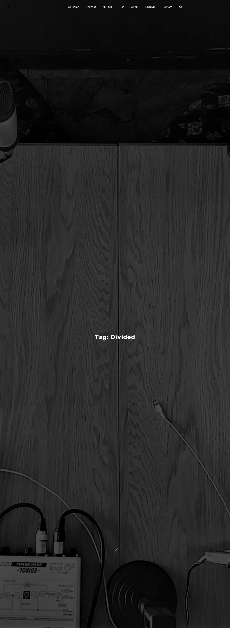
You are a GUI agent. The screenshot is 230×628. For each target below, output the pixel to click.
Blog (121, 7)
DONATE (150, 7)
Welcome (73, 7)
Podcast (91, 7)
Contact (167, 7)
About (135, 7)
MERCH (107, 7)
